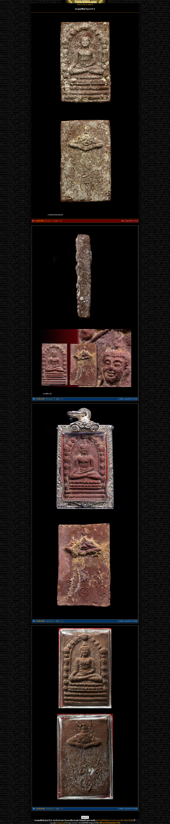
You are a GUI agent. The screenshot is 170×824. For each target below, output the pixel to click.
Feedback (49, 221)
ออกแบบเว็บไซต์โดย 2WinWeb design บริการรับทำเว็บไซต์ (114, 820)
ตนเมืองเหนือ (40, 221)
